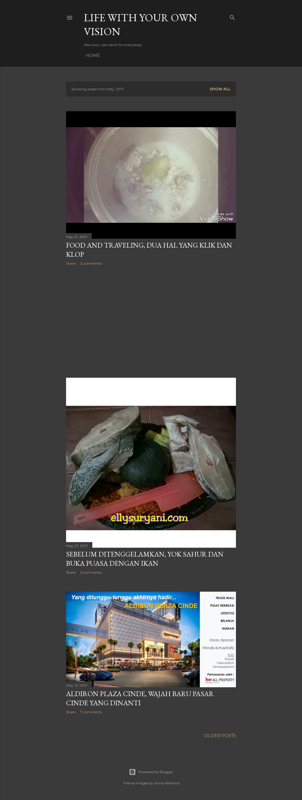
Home (93, 55)
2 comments (91, 263)
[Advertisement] (151, 321)
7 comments (91, 712)
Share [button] (71, 263)
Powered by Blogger (155, 772)
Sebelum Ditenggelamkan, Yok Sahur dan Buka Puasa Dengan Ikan (145, 558)
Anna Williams (166, 783)
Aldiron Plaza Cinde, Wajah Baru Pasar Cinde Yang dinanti (140, 698)
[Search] (232, 16)
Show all (220, 89)
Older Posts (220, 735)
